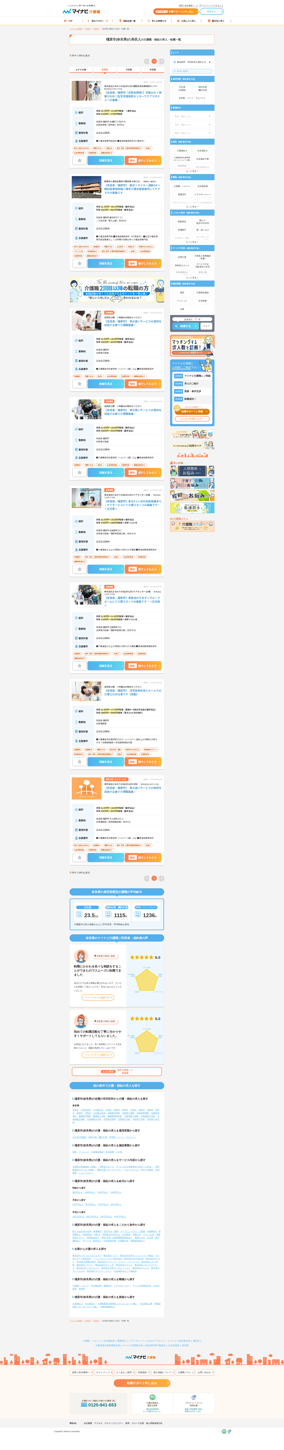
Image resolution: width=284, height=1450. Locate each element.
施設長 (196, 1341)
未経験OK (151, 1231)
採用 (127, 1423)
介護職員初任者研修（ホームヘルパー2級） (117, 1303)
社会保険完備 (110, 1241)
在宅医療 (110, 1152)
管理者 (82, 1289)
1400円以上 (115, 1192)
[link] (81, 70)
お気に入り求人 (188, 21)
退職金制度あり (137, 1241)
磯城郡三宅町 (99, 1116)
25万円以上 (103, 1204)
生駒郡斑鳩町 (143, 1113)
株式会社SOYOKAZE (134, 1258)
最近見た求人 (218, 21)
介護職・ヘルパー (80, 1286)
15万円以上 (77, 1204)
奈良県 (100, 956)
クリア (206, 326)
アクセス (98, 1423)
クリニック (84, 1152)
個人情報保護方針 (154, 1423)
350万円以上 (106, 1216)
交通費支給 (123, 1241)
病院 (74, 1152)
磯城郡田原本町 (115, 1116)
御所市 (142, 1110)
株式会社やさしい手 (104, 1265)
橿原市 (182, 71)
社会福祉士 (90, 1303)
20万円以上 (90, 1204)
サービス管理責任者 (142, 1286)
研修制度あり (93, 1237)
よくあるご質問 (124, 1372)
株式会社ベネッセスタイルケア (86, 1255)
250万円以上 (78, 1216)
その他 (119, 1152)
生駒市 (150, 1110)
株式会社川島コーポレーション (115, 1268)
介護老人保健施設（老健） (84, 1167)
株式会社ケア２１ (124, 1265)
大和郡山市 (98, 1110)
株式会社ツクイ (111, 1255)
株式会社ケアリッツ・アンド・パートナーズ (118, 1262)
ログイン (211, 11)
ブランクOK (148, 1234)
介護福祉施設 (97, 1152)
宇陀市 (88, 1113)
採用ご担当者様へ (81, 1372)
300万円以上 (92, 1216)
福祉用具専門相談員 (155, 1345)
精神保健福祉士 (108, 1307)
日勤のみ (137, 1234)
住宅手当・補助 (111, 1231)
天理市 (109, 1110)
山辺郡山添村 (99, 1113)
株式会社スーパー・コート (99, 1271)
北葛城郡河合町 (94, 1119)
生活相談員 (96, 1286)
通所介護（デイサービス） (109, 1170)
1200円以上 (102, 1192)
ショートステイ (86, 1173)
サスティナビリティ (114, 1423)
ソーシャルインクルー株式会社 (107, 1258)
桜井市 (125, 1110)
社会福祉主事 (146, 1303)
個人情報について (162, 1372)
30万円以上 (116, 1204)
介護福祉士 (77, 1303)
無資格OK (87, 1234)
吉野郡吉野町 (110, 1119)
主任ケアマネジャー (157, 1341)
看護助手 (108, 1286)
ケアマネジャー (137, 1341)
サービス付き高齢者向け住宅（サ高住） (134, 1167)
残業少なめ (140, 1237)
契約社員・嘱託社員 (97, 1137)
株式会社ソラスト (85, 1265)
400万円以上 (120, 1216)
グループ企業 (137, 1423)
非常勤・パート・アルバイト (122, 1137)
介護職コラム (184, 1372)
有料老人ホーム (106, 1167)
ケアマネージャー (122, 1286)
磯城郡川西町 (85, 1116)
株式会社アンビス (141, 1268)
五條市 (133, 1110)
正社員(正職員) (79, 1137)
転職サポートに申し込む (175, 11)
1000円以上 (89, 1192)
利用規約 (142, 1372)
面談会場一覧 (129, 21)
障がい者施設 (147, 1170)
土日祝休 (126, 1234)
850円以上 (77, 1192)
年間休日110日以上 (111, 1234)
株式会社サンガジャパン (88, 1268)
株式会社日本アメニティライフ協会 (136, 1255)
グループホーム (131, 1170)
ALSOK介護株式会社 (86, 1262)
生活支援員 (173, 1345)
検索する (185, 326)
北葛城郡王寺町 (148, 1116)
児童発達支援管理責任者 (107, 1345)
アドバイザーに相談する (97, 997)
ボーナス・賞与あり (92, 1241)
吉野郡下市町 (139, 1119)
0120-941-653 (102, 1404)
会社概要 (88, 1423)
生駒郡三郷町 (128, 1113)
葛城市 (80, 1113)
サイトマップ (103, 1372)
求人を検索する (159, 21)
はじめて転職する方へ (192, 418)
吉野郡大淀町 (124, 1119)
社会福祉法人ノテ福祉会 (125, 1271)
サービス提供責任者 (180, 1341)
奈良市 (75, 1110)
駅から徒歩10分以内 (81, 1231)
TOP (70, 21)
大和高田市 (86, 1110)
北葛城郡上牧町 (131, 1116)
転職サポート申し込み (142, 1383)
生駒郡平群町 (114, 1113)
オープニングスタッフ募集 (132, 1231)
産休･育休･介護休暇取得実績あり (117, 1237)
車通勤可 (97, 1231)
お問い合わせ (204, 1372)
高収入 (97, 1234)
